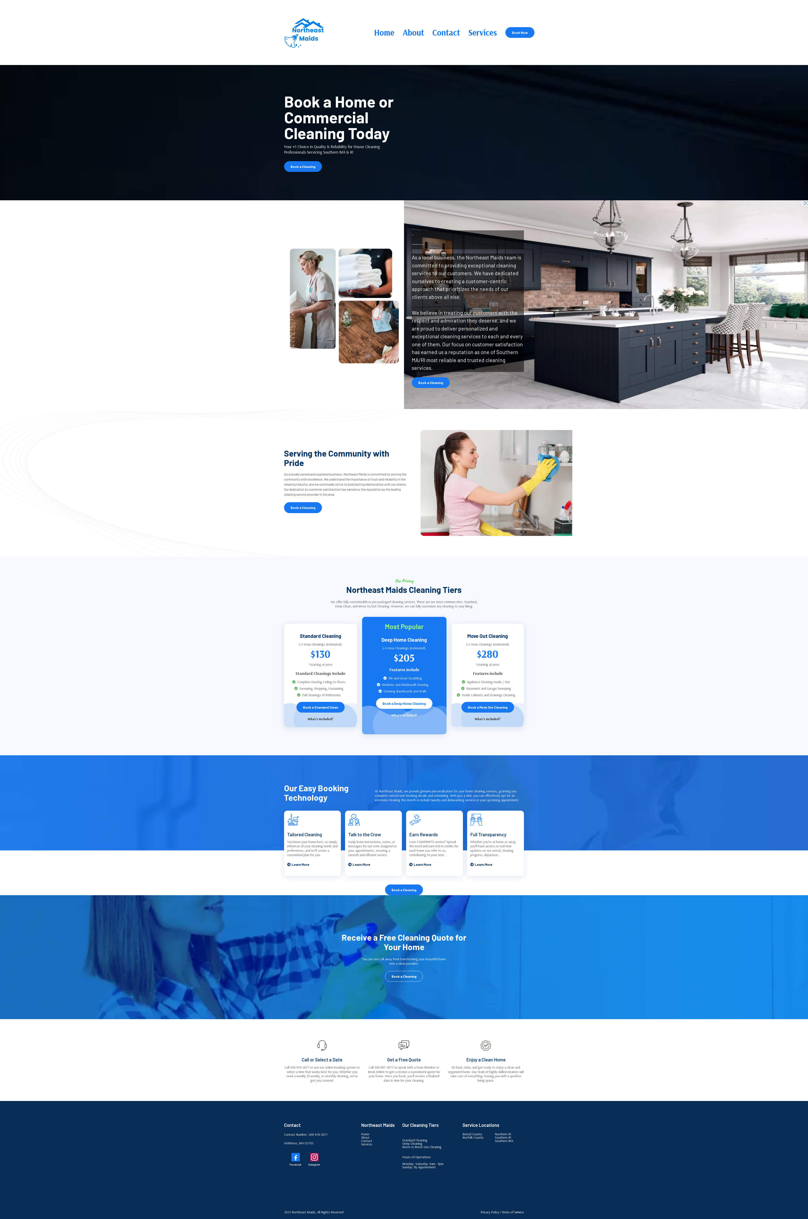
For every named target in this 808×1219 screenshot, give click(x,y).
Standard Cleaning (414, 1140)
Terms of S (509, 1212)
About (413, 32)
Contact (446, 32)
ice (520, 1212)
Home (384, 32)
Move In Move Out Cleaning (421, 1147)
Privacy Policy (490, 1212)
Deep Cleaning (412, 1143)
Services (482, 32)
